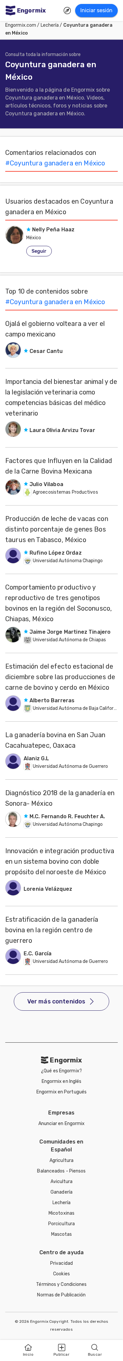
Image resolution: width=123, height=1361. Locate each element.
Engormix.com (20, 25)
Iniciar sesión (96, 10)
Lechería (50, 25)
